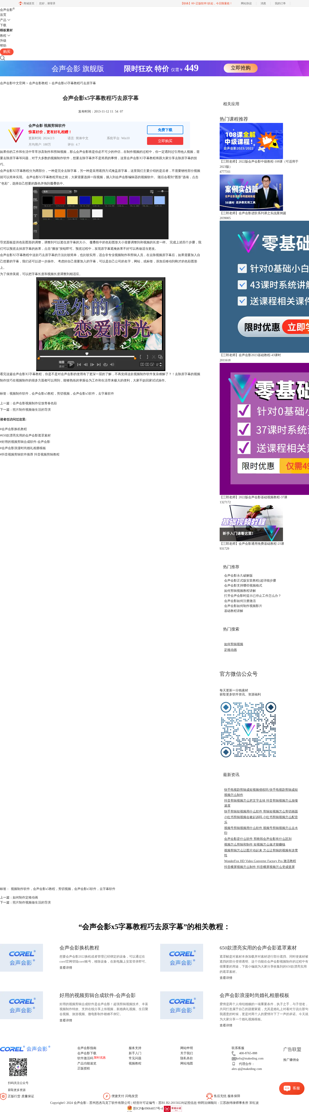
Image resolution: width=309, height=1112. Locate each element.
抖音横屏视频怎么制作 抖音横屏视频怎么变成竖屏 (259, 867)
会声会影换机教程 (13, 429)
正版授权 (83, 1068)
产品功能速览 (86, 1063)
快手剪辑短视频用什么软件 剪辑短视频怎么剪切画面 (261, 811)
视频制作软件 (19, 393)
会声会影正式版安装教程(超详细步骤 (250, 580)
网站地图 (186, 1063)
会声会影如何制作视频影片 (243, 606)
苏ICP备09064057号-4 (148, 1108)
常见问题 (135, 1058)
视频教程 (135, 1063)
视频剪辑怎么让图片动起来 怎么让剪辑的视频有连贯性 (261, 853)
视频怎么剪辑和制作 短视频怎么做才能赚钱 (254, 844)
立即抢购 (241, 68)
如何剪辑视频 (233, 644)
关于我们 (186, 1053)
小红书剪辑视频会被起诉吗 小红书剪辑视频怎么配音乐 (261, 819)
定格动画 (230, 650)
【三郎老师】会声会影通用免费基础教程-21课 (252, 543)
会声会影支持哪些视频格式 (243, 585)
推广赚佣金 (291, 1060)
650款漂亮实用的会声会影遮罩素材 (25, 435)
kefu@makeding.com (250, 1058)
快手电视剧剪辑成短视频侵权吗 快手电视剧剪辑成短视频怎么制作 (261, 792)
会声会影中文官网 (12, 83)
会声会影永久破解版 (238, 575)
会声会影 (7, 10)
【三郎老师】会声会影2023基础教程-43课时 (250, 355)
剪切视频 (63, 393)
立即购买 (165, 141)
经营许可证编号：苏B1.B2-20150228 (158, 1103)
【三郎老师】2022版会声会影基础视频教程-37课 (253, 497)
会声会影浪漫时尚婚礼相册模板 (23, 448)
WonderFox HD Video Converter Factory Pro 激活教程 (260, 861)
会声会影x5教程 (43, 393)
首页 (3, 15)
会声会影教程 (38, 83)
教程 (3, 35)
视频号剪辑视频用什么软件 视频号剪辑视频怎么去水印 (261, 830)
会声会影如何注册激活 (240, 601)
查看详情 (65, 967)
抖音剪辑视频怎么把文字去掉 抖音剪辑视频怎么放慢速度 (261, 803)
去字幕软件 (106, 393)
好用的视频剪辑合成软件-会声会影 (25, 441)
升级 (3, 40)
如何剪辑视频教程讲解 (240, 590)
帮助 (3, 45)
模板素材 (6, 30)
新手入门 (135, 1053)
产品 (3, 20)
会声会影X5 (135, 158)
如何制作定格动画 (25, 897)
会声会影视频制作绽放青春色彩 (35, 403)
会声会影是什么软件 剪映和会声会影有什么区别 (258, 839)
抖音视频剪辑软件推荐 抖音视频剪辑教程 (29, 454)
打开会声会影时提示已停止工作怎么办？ (252, 595)
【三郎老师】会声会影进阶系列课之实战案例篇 (253, 213)
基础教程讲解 (233, 611)
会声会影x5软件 (84, 393)
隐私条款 (186, 1058)
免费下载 (165, 130)
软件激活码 (85, 1058)
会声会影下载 (86, 1053)
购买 (6, 51)
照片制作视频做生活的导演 (32, 409)
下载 (3, 25)
